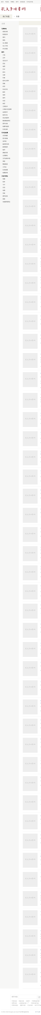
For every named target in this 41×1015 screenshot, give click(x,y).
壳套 (4, 193)
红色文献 (5, 129)
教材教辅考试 (6, 120)
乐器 (17, 16)
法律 (4, 75)
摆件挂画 (5, 196)
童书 (4, 98)
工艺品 (4, 167)
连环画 (4, 141)
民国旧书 (5, 34)
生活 (4, 100)
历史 (4, 63)
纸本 (4, 182)
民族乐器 (21, 1001)
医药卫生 (5, 115)
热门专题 (6, 16)
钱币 (4, 150)
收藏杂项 (5, 172)
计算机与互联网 (7, 109)
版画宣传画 (6, 144)
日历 (4, 187)
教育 (4, 92)
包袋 (4, 190)
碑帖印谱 (5, 152)
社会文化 (5, 89)
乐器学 (28, 1001)
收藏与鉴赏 (6, 126)
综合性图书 (6, 118)
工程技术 (5, 106)
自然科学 (5, 112)
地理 (4, 66)
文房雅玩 (5, 155)
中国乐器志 (15, 1005)
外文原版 (5, 48)
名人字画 (5, 46)
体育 (4, 103)
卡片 (4, 184)
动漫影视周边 (6, 202)
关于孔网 (37, 1012)
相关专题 (15, 997)
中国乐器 (14, 1001)
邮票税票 (5, 147)
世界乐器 (14, 1003)
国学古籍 (5, 123)
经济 (4, 86)
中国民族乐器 (35, 1001)
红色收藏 (5, 170)
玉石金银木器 (6, 158)
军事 (4, 78)
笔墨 (4, 179)
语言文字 (5, 60)
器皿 (4, 199)
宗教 (4, 83)
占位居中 (13, 9)
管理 (4, 95)
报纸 (4, 40)
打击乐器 (30, 1005)
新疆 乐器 (22, 1005)
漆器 (4, 161)
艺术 (4, 69)
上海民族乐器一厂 (24, 1003)
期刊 (4, 37)
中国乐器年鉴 (35, 1003)
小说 (4, 55)
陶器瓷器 (5, 164)
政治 (4, 72)
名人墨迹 (5, 43)
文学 (4, 58)
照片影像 (5, 138)
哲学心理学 (6, 80)
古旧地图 (5, 135)
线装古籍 (5, 31)
